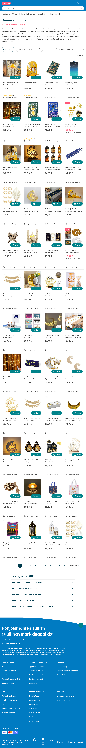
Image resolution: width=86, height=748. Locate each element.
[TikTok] (34, 740)
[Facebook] (43, 743)
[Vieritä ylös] (80, 625)
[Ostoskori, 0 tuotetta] (77, 3)
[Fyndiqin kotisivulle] (6, 3)
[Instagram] (43, 740)
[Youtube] (51, 740)
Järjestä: (62, 49)
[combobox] (43, 8)
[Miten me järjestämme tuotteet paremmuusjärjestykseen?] (56, 49)
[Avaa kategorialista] (82, 3)
